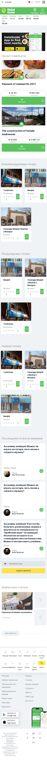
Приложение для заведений (9, 685)
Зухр (21, 17)
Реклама (5, 676)
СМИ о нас (29, 697)
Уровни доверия (32, 684)
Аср (28, 17)
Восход (13, 17)
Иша (4, 22)
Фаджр (4, 17)
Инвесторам (7, 698)
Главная (28, 676)
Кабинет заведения (10, 680)
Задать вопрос (23, 571)
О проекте (29, 688)
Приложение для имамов (9, 692)
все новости (10, 633)
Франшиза (6, 707)
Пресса (28, 692)
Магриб (36, 17)
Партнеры (6, 703)
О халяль (28, 680)
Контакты (29, 701)
